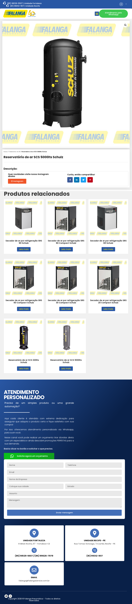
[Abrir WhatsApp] (125, 597)
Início (5, 152)
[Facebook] (6, 596)
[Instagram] (10, 596)
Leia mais (24, 249)
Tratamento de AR (14, 152)
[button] (97, 14)
